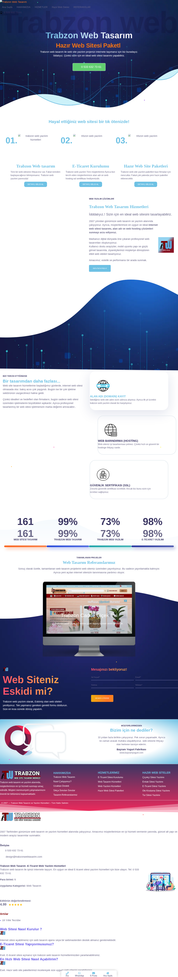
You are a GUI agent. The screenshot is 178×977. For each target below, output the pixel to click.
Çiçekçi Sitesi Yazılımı (153, 777)
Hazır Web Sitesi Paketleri (111, 790)
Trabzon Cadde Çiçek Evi (89, 615)
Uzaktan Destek (61, 786)
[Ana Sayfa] (107, 973)
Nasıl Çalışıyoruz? (62, 781)
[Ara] (67, 973)
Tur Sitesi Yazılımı (151, 795)
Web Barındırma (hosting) (118, 440)
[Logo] (13, 2)
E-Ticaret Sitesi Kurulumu (110, 777)
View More (89, 619)
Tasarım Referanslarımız (65, 795)
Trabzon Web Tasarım (64, 777)
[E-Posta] (93, 973)
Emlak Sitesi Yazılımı (152, 782)
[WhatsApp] (79, 973)
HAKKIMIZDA (23, 7)
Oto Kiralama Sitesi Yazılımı (156, 790)
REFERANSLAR (82, 7)
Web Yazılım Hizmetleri (109, 786)
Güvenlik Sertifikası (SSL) (110, 485)
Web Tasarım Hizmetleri (109, 782)
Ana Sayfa (7, 7)
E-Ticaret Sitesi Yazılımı (154, 786)
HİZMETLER (41, 7)
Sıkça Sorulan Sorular (64, 790)
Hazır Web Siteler (60, 7)
